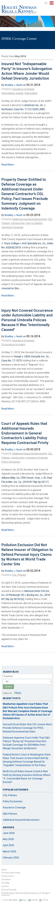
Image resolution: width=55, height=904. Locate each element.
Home (4, 870)
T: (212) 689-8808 (9, 900)
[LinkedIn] (33, 900)
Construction (18, 223)
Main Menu (52, 4)
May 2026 (8, 839)
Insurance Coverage (23, 89)
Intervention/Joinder (12, 93)
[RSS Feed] (17, 693)
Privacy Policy (7, 876)
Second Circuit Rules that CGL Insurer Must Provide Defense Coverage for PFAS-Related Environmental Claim (27, 728)
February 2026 (11, 857)
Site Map (5, 883)
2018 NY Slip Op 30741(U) (25, 595)
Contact (5, 886)
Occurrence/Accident (13, 344)
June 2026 (9, 832)
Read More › (8, 164)
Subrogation (31, 93)
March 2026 (9, 851)
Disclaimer (6, 879)
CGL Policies (19, 574)
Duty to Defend (34, 223)
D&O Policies (10, 813)
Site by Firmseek (8, 890)
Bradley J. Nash (13, 84)
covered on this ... (11, 288)
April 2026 (8, 845)
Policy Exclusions (10, 461)
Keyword (8, 676)
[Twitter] (44, 900)
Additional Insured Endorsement (29, 219)
